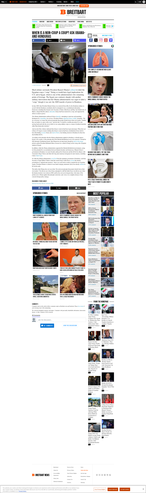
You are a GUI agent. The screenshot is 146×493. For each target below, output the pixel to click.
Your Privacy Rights (100, 489)
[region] (73, 489)
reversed (43, 132)
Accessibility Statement (56, 474)
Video (72, 2)
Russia (43, 183)
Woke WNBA (80, 21)
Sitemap (83, 482)
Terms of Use (70, 467)
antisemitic (52, 111)
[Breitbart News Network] (90, 36)
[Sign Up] (84, 5)
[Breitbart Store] (77, 2)
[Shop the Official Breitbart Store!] (107, 36)
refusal (73, 90)
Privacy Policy (70, 470)
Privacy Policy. (23, 491)
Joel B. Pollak (37, 85)
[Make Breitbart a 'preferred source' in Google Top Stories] (78, 85)
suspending (43, 118)
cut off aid (54, 158)
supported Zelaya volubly (70, 118)
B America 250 (33, 2)
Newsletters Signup (85, 476)
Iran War (41, 21)
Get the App (83, 473)
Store (82, 467)
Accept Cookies (125, 489)
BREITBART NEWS (42, 475)
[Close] (143, 489)
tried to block (55, 132)
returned (82, 164)
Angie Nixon (50, 21)
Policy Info (55, 478)
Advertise (69, 476)
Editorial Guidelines (58, 481)
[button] (4, 2)
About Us (55, 470)
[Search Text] (135, 2)
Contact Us (69, 479)
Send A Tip (83, 479)
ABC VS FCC (89, 21)
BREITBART (76, 12)
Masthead (55, 467)
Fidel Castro (39, 155)
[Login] (139, 2)
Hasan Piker (72, 21)
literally (58, 116)
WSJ (52, 183)
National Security (36, 183)
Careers (69, 482)
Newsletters (23, 2)
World (65, 2)
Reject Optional (113, 489)
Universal (48, 183)
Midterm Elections (61, 21)
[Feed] (110, 475)
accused (72, 160)
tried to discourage (78, 141)
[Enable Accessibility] (144, 2)
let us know (80, 306)
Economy (59, 2)
